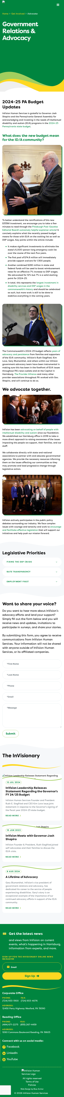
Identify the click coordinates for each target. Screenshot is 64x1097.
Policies (32, 1085)
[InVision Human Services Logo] (31, 1072)
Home (5, 13)
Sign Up (30, 976)
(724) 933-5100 (10, 1000)
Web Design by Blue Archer (32, 1089)
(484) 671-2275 (10, 1024)
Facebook (13, 1046)
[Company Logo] (15, 5)
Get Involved (18, 13)
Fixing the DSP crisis (19, 562)
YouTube (12, 1059)
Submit (10, 733)
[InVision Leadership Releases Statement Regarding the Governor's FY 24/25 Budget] (32, 797)
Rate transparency (19, 571)
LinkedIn (12, 1053)
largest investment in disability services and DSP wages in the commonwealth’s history (33, 286)
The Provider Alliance (25, 374)
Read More (12, 816)
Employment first (18, 581)
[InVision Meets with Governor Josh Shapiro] (32, 843)
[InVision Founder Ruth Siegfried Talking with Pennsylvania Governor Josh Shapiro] (32, 409)
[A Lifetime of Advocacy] (32, 889)
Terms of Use (32, 1081)
